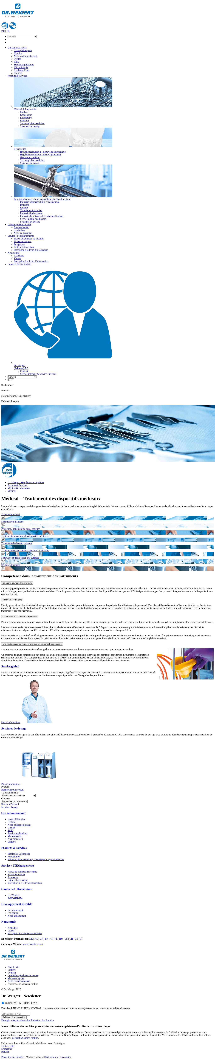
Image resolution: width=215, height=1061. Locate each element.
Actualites (19, 255)
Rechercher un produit (12, 789)
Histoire (18, 53)
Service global (10, 666)
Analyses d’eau (21, 70)
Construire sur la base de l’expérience (20, 616)
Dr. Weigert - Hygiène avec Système (26, 482)
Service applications (24, 64)
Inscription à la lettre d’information (31, 250)
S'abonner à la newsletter (14, 1017)
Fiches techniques (22, 241)
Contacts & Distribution (19, 264)
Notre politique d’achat (25, 56)
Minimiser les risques (12, 600)
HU (61, 938)
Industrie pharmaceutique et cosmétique (39, 202)
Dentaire (24, 120)
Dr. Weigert (15, 896)
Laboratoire (26, 117)
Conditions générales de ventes (23, 975)
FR (8, 31)
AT (51, 938)
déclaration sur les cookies (25, 1038)
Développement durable (19, 224)
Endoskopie (26, 115)
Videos (17, 258)
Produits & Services (17, 75)
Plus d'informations (10, 722)
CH (71, 938)
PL (56, 938)
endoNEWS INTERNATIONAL (22, 1003)
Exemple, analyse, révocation (16, 1020)
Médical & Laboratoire (19, 488)
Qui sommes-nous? (17, 47)
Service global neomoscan (33, 219)
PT (81, 938)
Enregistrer (6, 1049)
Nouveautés (13, 252)
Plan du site (13, 967)
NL (36, 938)
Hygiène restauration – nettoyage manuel (40, 154)
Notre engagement (23, 233)
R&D (16, 61)
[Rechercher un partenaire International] (14, 801)
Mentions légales (16, 978)
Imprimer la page (9, 807)
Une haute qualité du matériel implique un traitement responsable (32, 644)
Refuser (5, 1051)
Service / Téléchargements (21, 235)
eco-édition (19, 230)
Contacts (12, 972)
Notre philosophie (23, 50)
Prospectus (19, 244)
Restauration (14, 856)
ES (66, 938)
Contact (24, 371)
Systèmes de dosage (30, 126)
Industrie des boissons (31, 213)
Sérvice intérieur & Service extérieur (38, 374)
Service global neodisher (32, 123)
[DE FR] (11, 379)
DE (3, 31)
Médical (24, 112)
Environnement (21, 227)
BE (76, 938)
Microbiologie (21, 67)
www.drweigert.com (33, 944)
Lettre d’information (24, 247)
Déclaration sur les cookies (57, 1057)
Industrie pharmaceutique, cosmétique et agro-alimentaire (36, 859)
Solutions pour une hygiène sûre (17, 583)
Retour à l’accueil (10, 804)
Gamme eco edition (30, 157)
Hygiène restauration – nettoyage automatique (43, 151)
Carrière (18, 73)
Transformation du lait (31, 210)
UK (41, 938)
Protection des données (19, 981)
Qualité (17, 59)
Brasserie (24, 204)
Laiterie (24, 207)
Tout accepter (8, 1046)
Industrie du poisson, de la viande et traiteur (41, 216)
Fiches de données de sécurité (28, 238)
